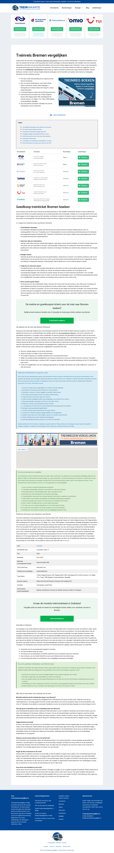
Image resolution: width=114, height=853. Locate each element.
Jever (41, 383)
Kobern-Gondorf (63, 798)
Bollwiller (61, 816)
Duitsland (39, 546)
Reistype (78, 8)
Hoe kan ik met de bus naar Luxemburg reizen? (43, 802)
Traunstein (34, 383)
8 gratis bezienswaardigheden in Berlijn (44, 809)
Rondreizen (66, 540)
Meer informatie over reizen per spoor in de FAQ (36, 143)
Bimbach (61, 804)
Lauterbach (62, 801)
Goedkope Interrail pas (29, 138)
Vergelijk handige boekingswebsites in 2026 (35, 134)
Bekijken (84, 157)
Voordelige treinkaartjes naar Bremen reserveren (36, 127)
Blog (87, 8)
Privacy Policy (66, 846)
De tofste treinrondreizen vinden (32, 129)
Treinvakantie (54, 8)
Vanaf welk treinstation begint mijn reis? (34, 132)
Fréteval (61, 819)
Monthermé (62, 813)
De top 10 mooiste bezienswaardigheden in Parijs (43, 814)
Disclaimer (58, 846)
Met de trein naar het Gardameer (44, 805)
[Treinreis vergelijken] (25, 8)
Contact (46, 846)
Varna (29, 383)
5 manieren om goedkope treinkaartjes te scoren (37, 141)
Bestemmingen (67, 8)
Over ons (51, 846)
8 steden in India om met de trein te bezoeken (45, 819)
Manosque (62, 810)
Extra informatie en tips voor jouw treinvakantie (36, 136)
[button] (58, 115)
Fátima (61, 807)
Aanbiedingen (96, 8)
